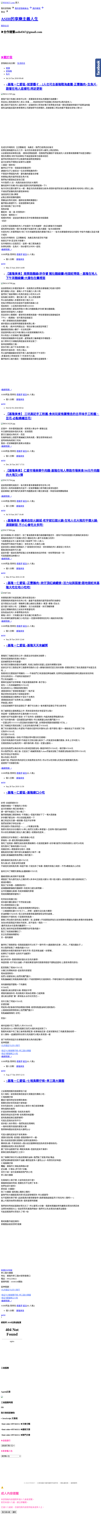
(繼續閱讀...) (6, 249)
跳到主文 (5, 26)
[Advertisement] (25, 46)
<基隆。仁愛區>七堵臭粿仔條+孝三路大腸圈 (35, 1080)
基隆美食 (20, 259)
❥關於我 (6, 57)
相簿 (8, 68)
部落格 (9, 71)
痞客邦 (19, 254)
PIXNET (32, 1483)
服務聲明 (74, 1483)
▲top (3, 264)
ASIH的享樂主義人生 (19, 19)
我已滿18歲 (6, 1512)
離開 (14, 1512)
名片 (8, 74)
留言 (25, 254)
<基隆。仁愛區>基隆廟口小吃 (25, 792)
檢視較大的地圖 (6, 1270)
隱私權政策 (64, 1483)
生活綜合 (21, 63)
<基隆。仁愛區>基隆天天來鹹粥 (27, 645)
